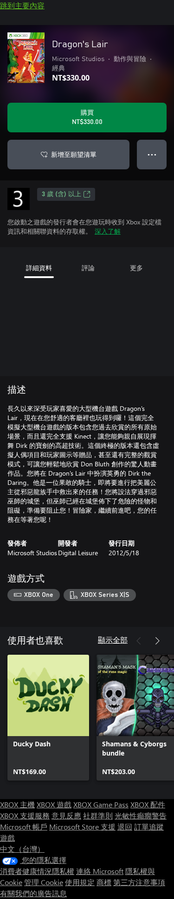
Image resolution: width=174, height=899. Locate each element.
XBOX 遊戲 (54, 804)
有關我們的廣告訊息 (33, 893)
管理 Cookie (43, 882)
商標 (104, 882)
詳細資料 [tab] (39, 267)
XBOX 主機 (17, 804)
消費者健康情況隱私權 (37, 871)
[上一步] (138, 640)
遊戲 (7, 838)
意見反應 (66, 815)
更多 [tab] (136, 267)
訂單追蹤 (149, 826)
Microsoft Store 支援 (82, 826)
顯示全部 (113, 640)
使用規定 (80, 882)
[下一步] (157, 640)
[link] (48, 718)
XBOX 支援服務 (25, 815)
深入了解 (108, 231)
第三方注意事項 (139, 882)
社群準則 (98, 815)
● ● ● (152, 154)
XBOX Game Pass (101, 804)
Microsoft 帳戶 (23, 826)
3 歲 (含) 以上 (61, 194)
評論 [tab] (88, 267)
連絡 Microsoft (99, 871)
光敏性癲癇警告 (141, 815)
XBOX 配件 (147, 804)
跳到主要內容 (22, 5)
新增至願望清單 (74, 154)
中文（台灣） (22, 849)
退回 (124, 826)
